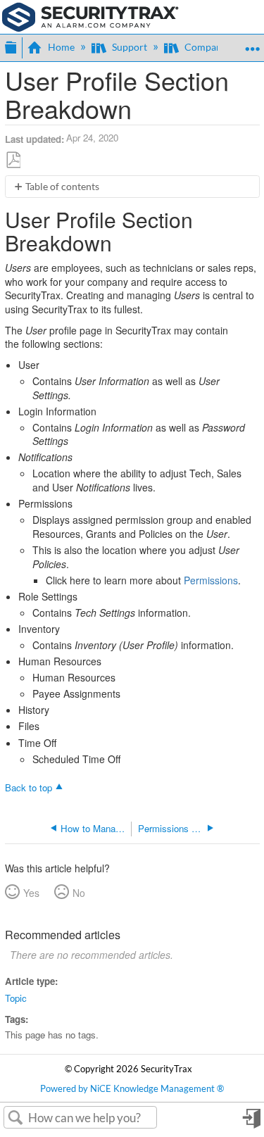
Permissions (211, 580)
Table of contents (62, 186)
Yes (31, 893)
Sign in (250, 1123)
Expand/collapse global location (252, 43)
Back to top (28, 787)
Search (16, 1118)
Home (61, 47)
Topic (16, 998)
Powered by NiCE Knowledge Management (132, 1088)
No (79, 893)
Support (129, 47)
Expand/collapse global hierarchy (10, 45)
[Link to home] (90, 15)
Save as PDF (13, 159)
